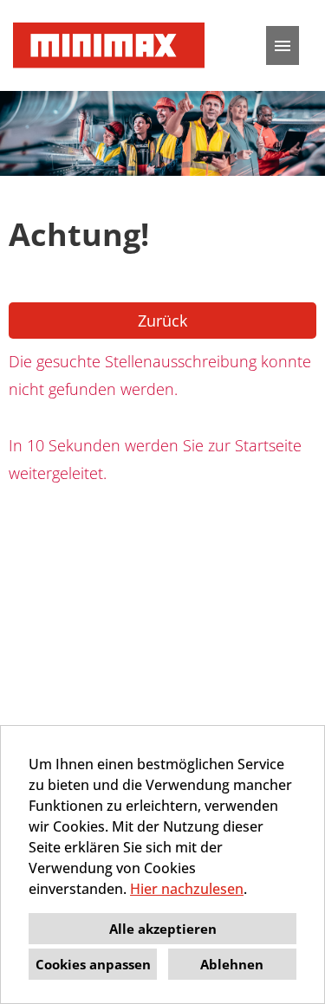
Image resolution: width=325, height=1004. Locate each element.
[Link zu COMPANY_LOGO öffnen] (109, 45)
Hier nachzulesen (187, 888)
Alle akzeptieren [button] (163, 928)
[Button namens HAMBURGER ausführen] (282, 45)
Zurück (162, 320)
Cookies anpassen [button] (93, 964)
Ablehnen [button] (231, 964)
